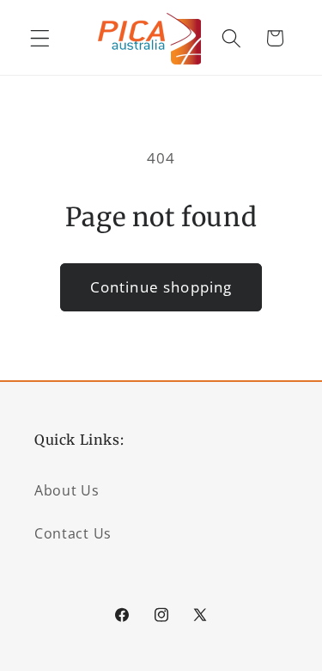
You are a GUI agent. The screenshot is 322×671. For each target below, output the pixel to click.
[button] (40, 38)
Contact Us (73, 533)
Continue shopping (161, 287)
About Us (67, 490)
